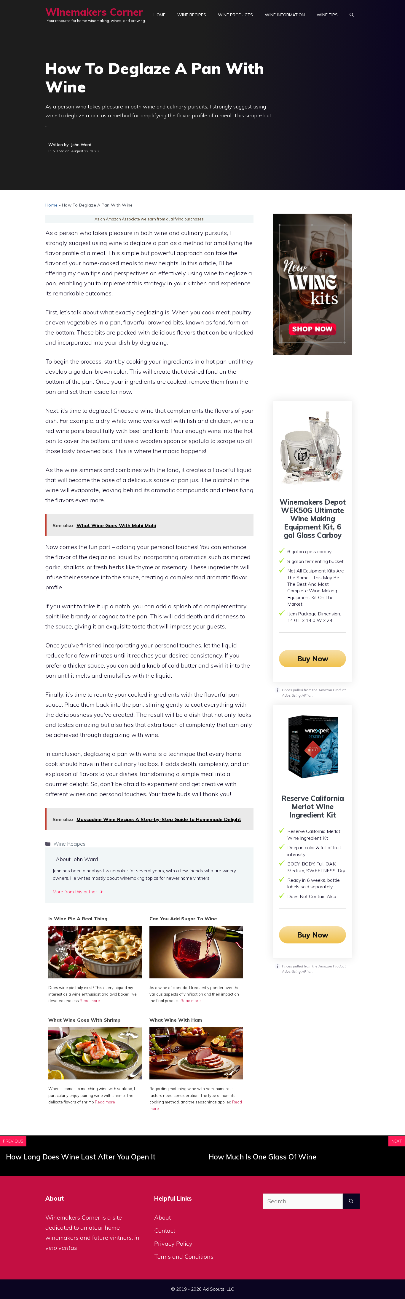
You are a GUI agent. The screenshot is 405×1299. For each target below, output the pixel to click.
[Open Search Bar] (352, 15)
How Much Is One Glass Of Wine (262, 1156)
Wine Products (235, 14)
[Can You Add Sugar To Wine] (196, 976)
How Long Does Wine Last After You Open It (81, 1156)
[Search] (351, 1201)
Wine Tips (327, 14)
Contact (164, 1230)
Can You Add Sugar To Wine (183, 919)
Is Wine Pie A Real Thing (77, 919)
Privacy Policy (173, 1243)
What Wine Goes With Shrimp (84, 1020)
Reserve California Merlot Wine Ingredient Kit (312, 806)
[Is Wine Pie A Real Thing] (95, 976)
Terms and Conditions (183, 1256)
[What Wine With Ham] (196, 1077)
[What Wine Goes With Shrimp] (95, 1077)
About (162, 1217)
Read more (90, 1000)
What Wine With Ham (175, 1020)
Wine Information (285, 14)
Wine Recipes (191, 14)
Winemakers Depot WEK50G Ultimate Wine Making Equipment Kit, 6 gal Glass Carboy (313, 518)
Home (159, 14)
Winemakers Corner (94, 12)
